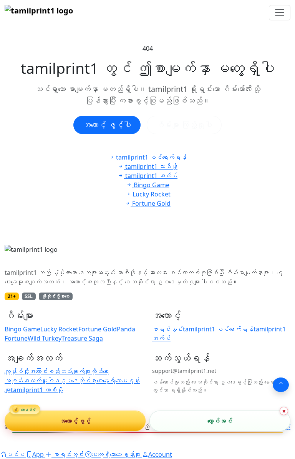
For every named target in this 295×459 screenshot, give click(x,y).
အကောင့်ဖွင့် (75, 421)
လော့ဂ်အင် (219, 421)
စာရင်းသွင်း (167, 329)
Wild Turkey (44, 338)
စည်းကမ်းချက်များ (69, 371)
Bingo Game (22, 329)
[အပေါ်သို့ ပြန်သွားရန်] (281, 385)
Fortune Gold (97, 329)
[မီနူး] (279, 12)
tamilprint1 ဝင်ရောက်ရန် (218, 329)
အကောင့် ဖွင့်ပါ (107, 125)
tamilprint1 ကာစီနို (37, 390)
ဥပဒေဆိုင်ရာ (78, 380)
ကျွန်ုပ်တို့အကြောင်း (26, 371)
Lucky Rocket (59, 329)
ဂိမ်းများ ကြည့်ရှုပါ (184, 125)
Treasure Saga (82, 338)
